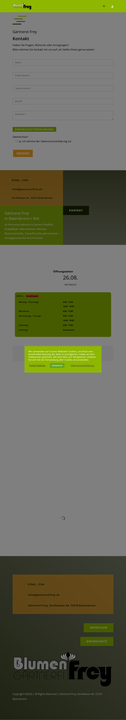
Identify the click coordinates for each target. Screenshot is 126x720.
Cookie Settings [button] (37, 365)
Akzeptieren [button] (57, 365)
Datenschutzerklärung (82, 365)
